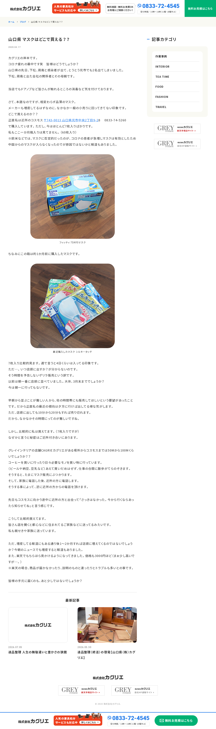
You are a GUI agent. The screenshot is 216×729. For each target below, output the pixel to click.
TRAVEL (161, 107)
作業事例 (161, 56)
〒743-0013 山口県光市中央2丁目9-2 (71, 120)
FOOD (159, 86)
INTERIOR (162, 66)
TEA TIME (162, 77)
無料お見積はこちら (200, 8)
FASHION (161, 97)
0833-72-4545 (161, 6)
